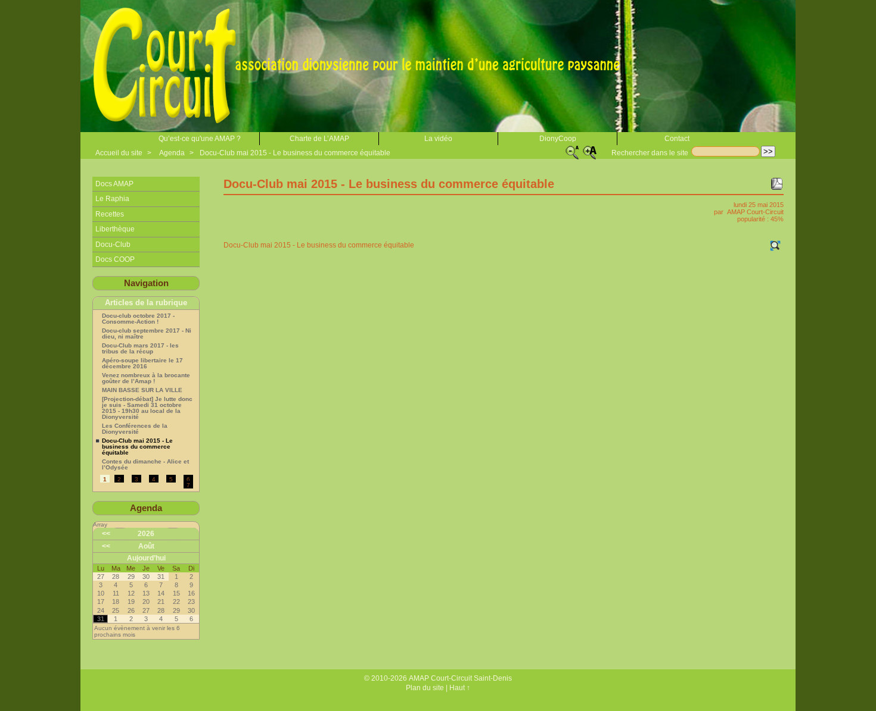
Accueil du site (118, 153)
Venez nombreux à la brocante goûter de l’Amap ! (146, 378)
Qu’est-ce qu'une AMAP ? (200, 138)
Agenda (172, 153)
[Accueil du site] (360, 66)
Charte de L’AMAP (319, 138)
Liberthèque (115, 229)
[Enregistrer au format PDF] (776, 184)
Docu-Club (113, 244)
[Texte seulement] (775, 245)
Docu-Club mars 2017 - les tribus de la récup (140, 349)
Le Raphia (112, 199)
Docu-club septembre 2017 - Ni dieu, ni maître (146, 334)
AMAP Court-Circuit (755, 211)
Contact (676, 138)
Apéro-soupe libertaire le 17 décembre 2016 (142, 363)
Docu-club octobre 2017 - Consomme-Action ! (138, 319)
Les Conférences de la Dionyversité (134, 429)
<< (106, 534)
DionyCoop (557, 138)
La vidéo (438, 138)
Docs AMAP (114, 184)
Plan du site (425, 688)
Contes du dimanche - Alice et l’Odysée (145, 465)
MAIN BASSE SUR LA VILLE (142, 390)
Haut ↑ (459, 688)
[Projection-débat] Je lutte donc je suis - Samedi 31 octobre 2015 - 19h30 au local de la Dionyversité (147, 408)
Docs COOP (115, 259)
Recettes (109, 214)
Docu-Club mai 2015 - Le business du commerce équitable (295, 153)
